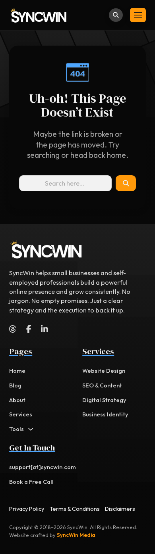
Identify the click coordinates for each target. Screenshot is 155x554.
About (17, 400)
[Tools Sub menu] (31, 429)
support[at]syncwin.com (42, 467)
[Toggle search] (116, 15)
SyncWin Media (76, 535)
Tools (16, 429)
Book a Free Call (31, 481)
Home (17, 370)
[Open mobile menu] (138, 15)
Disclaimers (120, 508)
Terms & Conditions (75, 508)
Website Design (103, 370)
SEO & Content (102, 385)
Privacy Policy (26, 508)
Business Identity (105, 414)
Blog (15, 385)
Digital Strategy (104, 400)
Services (20, 414)
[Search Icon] (126, 183)
